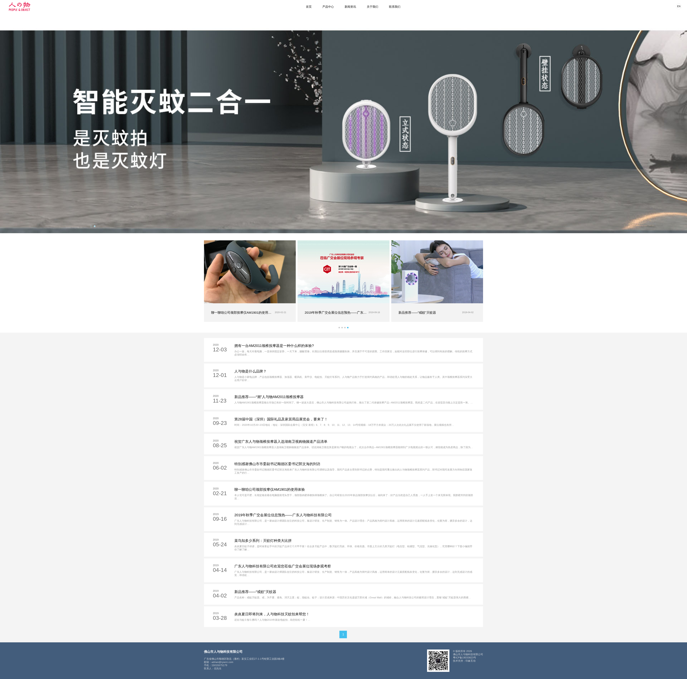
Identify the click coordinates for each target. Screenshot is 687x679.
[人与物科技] (19, 6)
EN (678, 6)
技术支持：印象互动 (464, 660)
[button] (339, 327)
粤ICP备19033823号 (464, 657)
